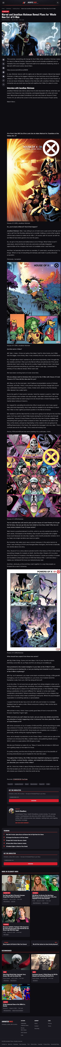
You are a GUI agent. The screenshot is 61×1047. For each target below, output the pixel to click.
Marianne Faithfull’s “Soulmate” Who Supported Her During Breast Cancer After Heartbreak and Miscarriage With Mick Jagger (16, 928)
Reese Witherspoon (37, 903)
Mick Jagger (6, 934)
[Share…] (3, 84)
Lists (22, 1035)
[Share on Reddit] (3, 72)
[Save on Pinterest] (3, 59)
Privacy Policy (47, 1044)
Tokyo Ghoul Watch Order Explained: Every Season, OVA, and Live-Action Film (14, 975)
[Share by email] (3, 76)
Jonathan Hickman (19, 784)
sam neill (13, 901)
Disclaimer (15, 1044)
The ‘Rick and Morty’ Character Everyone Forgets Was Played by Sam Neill (14, 896)
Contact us (4, 1044)
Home (3, 8)
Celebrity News (16, 8)
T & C (28, 1044)
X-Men (48, 784)
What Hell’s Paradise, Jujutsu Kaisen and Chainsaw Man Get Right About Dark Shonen (25, 834)
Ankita (33, 900)
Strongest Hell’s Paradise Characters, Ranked (16, 840)
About (36, 1023)
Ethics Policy (34, 1044)
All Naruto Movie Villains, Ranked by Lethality (16, 843)
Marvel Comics (34, 784)
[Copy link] (3, 80)
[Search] (57, 2)
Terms (49, 1026)
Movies (22, 1028)
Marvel (26, 784)
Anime (5, 972)
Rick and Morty (7, 901)
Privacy (50, 1023)
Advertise (37, 1028)
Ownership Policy (55, 1044)
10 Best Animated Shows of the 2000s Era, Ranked (14, 1005)
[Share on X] (3, 64)
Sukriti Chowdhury (6, 19)
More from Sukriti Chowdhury (22, 822)
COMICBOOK (17, 779)
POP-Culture (24, 1032)
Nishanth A (5, 899)
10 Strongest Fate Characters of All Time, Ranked (17, 837)
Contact (36, 1026)
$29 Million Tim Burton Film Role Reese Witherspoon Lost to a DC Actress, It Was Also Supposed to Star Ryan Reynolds (44, 896)
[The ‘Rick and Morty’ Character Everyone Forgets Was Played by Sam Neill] (16, 883)
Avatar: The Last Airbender (17, 1010)
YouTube (25, 779)
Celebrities (8, 8)
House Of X (10, 784)
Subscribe (33, 800)
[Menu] (3, 2)
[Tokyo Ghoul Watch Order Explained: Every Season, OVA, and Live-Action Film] (16, 962)
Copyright (40, 1044)
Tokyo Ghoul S (13, 980)
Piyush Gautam (6, 978)
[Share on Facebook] (3, 68)
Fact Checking (22, 1044)
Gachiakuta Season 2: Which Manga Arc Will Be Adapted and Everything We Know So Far (45, 975)
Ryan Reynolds (45, 903)
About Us (10, 1044)
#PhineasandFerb (7, 1010)
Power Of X (41, 784)
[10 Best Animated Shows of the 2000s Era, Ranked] (16, 992)
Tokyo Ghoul (6, 980)
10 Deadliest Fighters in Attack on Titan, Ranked (17, 846)
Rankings (5, 1002)
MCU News (23, 1030)
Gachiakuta (35, 980)
